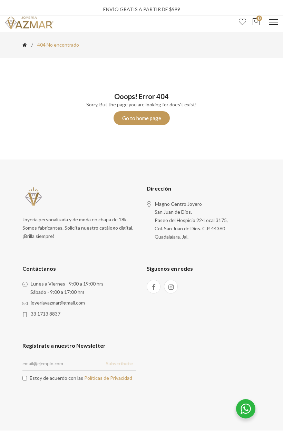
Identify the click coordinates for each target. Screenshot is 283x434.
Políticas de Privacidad (108, 378)
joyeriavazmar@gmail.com (58, 303)
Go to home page (141, 118)
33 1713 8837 (45, 314)
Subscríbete (119, 363)
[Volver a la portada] (24, 44)
